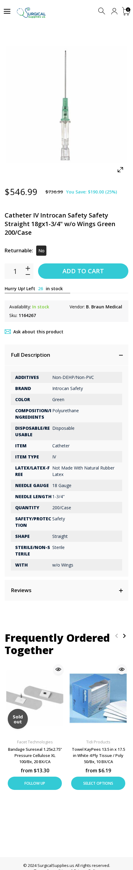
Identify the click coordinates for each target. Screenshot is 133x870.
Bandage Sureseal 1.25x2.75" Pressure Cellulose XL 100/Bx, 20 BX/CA (35, 755)
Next (124, 636)
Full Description (30, 354)
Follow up (34, 783)
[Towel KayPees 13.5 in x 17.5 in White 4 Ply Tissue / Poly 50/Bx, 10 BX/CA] (98, 698)
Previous (116, 636)
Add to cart (83, 271)
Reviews (21, 590)
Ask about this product (38, 332)
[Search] (102, 11)
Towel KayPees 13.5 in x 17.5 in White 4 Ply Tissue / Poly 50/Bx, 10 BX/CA (98, 755)
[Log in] (114, 11)
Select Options (98, 783)
